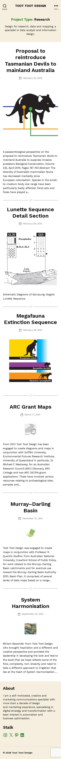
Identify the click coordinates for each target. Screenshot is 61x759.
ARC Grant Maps (30, 407)
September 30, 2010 (32, 614)
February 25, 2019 (32, 78)
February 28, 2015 (32, 223)
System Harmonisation (30, 603)
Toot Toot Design (30, 5)
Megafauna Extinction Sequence (30, 319)
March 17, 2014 (32, 414)
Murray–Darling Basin (30, 507)
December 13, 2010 (32, 518)
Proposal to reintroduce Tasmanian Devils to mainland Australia (30, 60)
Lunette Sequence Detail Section (30, 212)
